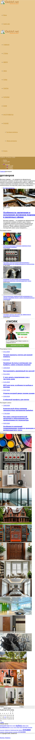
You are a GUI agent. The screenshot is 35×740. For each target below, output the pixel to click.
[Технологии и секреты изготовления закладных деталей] (16, 650)
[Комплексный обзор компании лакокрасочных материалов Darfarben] (12, 244)
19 (5, 717)
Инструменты (8, 114)
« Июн (2, 722)
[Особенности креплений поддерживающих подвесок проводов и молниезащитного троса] (12, 278)
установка (22, 732)
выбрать (19, 725)
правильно (7, 730)
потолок (30, 727)
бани (8, 725)
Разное (6, 123)
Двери (5, 62)
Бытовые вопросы (12, 132)
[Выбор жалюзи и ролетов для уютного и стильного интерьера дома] (16, 578)
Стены (5, 53)
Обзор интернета (12, 141)
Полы (5, 79)
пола (21, 727)
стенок (6, 732)
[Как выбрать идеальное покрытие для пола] (13, 669)
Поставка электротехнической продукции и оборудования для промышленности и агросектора (18, 263)
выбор (14, 725)
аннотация (3, 725)
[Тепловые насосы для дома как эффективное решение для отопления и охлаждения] (12, 313)
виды (11, 725)
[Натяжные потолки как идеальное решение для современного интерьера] (16, 614)
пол (18, 727)
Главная (2, 171)
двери (24, 725)
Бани (5, 106)
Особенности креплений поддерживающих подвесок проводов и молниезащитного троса (17, 280)
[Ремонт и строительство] (9, 5)
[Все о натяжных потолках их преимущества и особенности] (16, 596)
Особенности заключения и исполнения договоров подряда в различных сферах (19, 214)
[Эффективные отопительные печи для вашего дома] (12, 705)
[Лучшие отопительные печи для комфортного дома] (12, 687)
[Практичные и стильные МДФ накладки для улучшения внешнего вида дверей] (16, 560)
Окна (5, 71)
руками (27, 729)
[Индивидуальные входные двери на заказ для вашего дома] (12, 632)
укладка (10, 732)
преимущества (14, 730)
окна (27, 725)
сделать (2, 732)
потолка (25, 727)
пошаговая (2, 730)
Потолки (6, 97)
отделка (11, 727)
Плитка (5, 88)
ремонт (20, 730)
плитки (15, 727)
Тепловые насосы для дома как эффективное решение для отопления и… (17, 315)
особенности (5, 727)
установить (15, 732)
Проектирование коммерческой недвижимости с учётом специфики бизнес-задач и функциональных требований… (19, 298)
